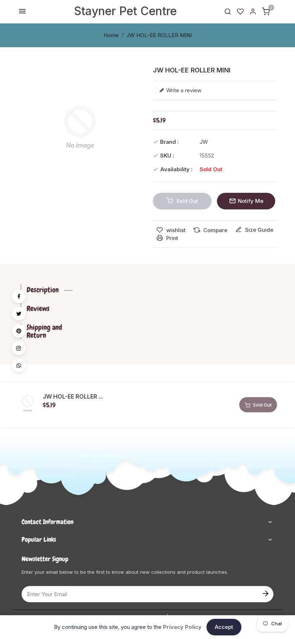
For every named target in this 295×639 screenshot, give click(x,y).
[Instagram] (19, 348)
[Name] (265, 593)
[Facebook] (19, 296)
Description (43, 289)
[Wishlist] (240, 11)
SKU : (167, 155)
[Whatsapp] (19, 365)
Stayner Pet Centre (125, 11)
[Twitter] (19, 313)
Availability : (176, 169)
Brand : (169, 141)
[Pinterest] (19, 331)
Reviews (38, 308)
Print (171, 238)
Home (111, 35)
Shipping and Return (44, 331)
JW (204, 141)
